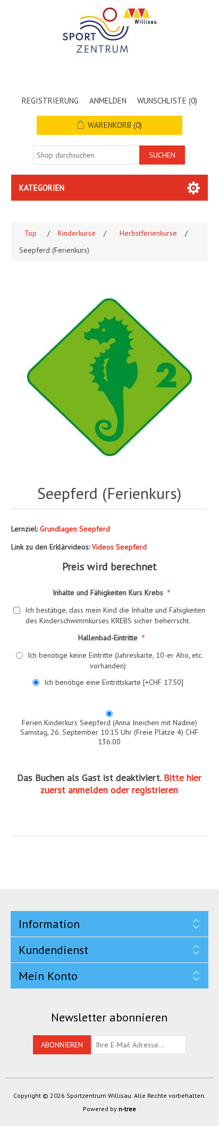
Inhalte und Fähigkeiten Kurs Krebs (109, 592)
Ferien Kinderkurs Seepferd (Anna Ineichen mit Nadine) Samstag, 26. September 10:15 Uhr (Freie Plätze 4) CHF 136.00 (109, 732)
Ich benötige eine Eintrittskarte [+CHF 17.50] (113, 682)
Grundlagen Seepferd (75, 529)
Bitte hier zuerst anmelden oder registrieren (120, 783)
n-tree (127, 1109)
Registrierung (50, 101)
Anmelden (108, 101)
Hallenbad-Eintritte (109, 637)
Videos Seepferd (119, 547)
